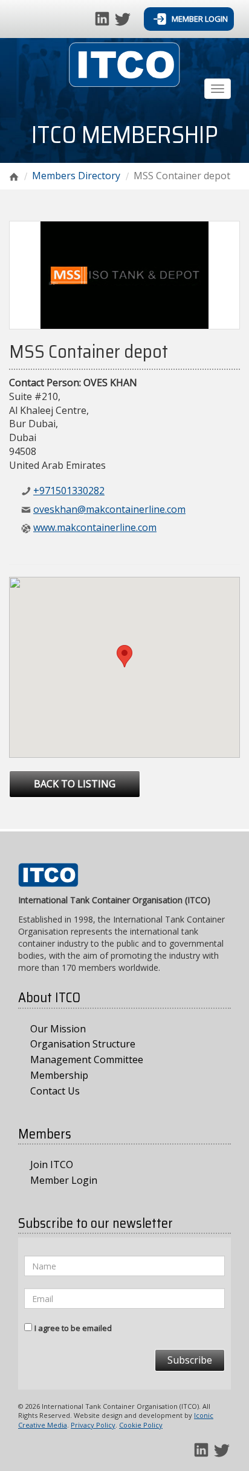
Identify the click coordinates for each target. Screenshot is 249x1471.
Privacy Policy (93, 1424)
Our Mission (58, 1028)
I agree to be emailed (73, 1328)
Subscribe (189, 1360)
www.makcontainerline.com (95, 527)
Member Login (199, 18)
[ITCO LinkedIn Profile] (103, 18)
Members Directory (76, 175)
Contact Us (55, 1091)
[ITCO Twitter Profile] (123, 18)
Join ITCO (51, 1164)
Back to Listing (74, 783)
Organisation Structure (82, 1043)
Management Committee (86, 1059)
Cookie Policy (141, 1424)
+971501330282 (69, 490)
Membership (59, 1075)
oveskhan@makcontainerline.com (109, 509)
